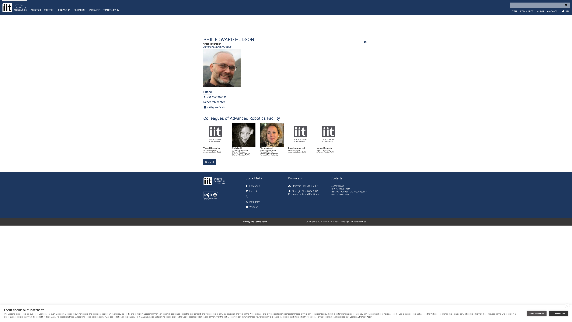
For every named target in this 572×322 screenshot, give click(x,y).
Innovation (64, 10)
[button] (49, 7)
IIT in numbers (527, 11)
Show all (209, 162)
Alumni (540, 11)
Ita (567, 11)
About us (36, 10)
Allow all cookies (536, 313)
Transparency (111, 10)
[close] (567, 305)
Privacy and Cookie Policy (255, 221)
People (513, 11)
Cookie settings (558, 313)
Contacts (552, 11)
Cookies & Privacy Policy (361, 317)
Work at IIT (94, 10)
